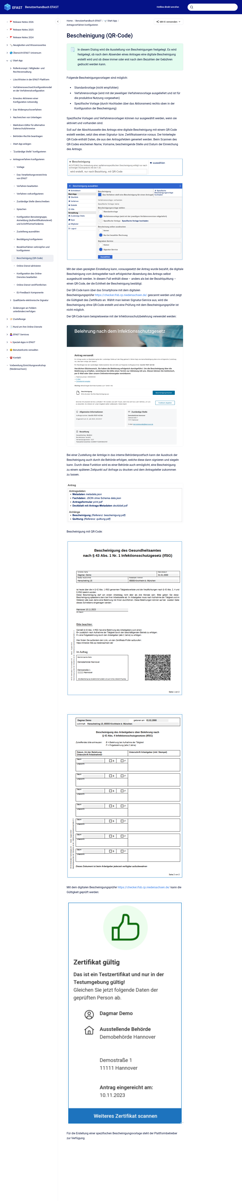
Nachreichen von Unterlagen (27, 117)
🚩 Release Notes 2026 (21, 22)
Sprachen (21, 209)
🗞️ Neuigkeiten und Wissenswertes (28, 45)
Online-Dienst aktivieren (29, 266)
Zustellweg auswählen (28, 231)
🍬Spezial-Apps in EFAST (22, 342)
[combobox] (213, 7)
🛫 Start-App (16, 60)
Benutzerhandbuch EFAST (42, 7)
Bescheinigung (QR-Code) (30, 258)
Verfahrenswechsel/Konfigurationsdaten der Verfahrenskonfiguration (32, 89)
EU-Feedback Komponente (30, 292)
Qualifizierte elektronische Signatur (30, 300)
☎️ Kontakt (15, 357)
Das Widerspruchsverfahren (27, 109)
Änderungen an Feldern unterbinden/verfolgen (24, 310)
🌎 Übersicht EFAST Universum (25, 53)
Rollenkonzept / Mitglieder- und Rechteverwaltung (28, 70)
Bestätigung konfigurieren (30, 239)
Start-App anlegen (22, 144)
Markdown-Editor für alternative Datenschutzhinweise (29, 127)
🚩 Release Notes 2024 (21, 37)
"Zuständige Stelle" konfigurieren (29, 151)
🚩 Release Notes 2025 (21, 30)
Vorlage (20, 167)
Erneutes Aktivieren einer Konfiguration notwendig (25, 100)
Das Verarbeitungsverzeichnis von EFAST (32, 177)
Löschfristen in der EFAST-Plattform (31, 79)
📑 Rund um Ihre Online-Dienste (26, 327)
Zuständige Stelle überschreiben (33, 201)
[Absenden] (192, 7)
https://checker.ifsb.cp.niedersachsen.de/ (121, 295)
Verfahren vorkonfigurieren (30, 193)
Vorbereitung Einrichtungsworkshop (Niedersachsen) (28, 367)
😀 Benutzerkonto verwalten (24, 350)
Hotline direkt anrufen (168, 7)
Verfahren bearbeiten (27, 186)
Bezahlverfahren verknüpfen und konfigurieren (33, 249)
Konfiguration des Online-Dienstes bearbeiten (29, 275)
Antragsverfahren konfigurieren (28, 159)
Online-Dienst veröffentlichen (31, 284)
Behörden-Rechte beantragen (28, 136)
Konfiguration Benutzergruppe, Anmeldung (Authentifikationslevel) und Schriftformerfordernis (34, 220)
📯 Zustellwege (18, 319)
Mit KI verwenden (168, 21)
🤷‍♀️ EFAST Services (19, 334)
